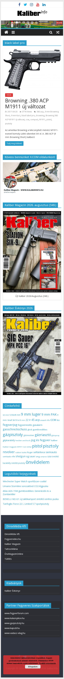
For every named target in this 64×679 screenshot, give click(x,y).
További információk (47, 663)
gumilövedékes (40, 429)
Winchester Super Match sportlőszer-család (24, 481)
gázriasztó (43, 434)
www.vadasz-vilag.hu (15, 633)
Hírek (9, 95)
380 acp (40, 111)
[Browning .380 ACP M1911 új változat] (32, 50)
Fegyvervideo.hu (13, 539)
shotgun (20, 456)
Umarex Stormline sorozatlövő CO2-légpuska (25, 486)
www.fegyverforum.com (17, 613)
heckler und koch (23, 440)
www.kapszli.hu (12, 628)
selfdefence (39, 452)
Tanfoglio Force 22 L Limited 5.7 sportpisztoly (26, 503)
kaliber (54, 440)
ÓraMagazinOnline (14, 553)
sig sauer (30, 456)
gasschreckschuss (15, 429)
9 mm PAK (49, 414)
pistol (48, 119)
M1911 (42, 119)
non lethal (27, 447)
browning (40, 115)
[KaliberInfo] (6, 32)
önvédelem (38, 462)
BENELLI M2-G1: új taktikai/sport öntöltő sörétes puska (31, 499)
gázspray (55, 435)
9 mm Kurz (15, 115)
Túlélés (8, 558)
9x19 (15, 420)
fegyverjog (10, 425)
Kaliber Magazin (13, 543)
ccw (27, 119)
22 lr (28, 420)
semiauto (51, 452)
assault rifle (45, 420)
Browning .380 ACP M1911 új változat (27, 103)
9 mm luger (31, 414)
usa (49, 456)
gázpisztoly (13, 434)
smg (38, 456)
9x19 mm (21, 420)
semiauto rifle (9, 456)
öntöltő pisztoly (18, 463)
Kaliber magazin (10, 447)
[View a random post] (57, 32)
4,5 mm (6, 415)
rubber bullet (21, 452)
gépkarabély (9, 440)
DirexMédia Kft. (12, 534)
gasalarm (37, 424)
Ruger (30, 452)
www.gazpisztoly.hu (14, 623)
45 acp (35, 420)
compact (34, 119)
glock (29, 429)
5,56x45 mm (15, 415)
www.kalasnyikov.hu (15, 618)
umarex (43, 456)
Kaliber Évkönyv (12, 590)
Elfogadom (33, 666)
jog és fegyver (40, 440)
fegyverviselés (25, 424)
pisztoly (8, 123)
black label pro (28, 115)
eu (58, 419)
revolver (9, 452)
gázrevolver (28, 435)
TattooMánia (11, 548)
